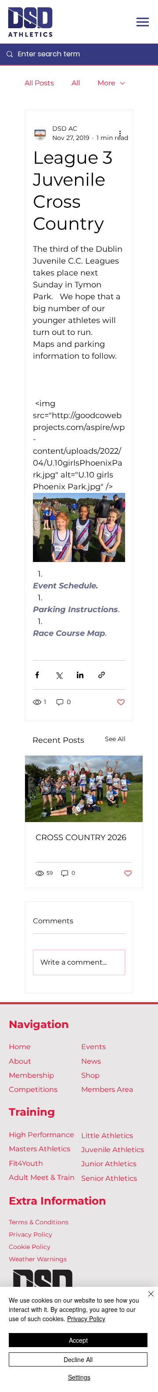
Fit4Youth (26, 1163)
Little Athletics (107, 1135)
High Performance (41, 1134)
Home (20, 1046)
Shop (90, 1075)
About (20, 1061)
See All (115, 739)
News (91, 1061)
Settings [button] (79, 1377)
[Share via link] (101, 675)
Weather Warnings (38, 1259)
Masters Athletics (39, 1148)
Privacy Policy (30, 1234)
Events (93, 1046)
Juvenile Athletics (112, 1149)
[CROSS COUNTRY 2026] (84, 789)
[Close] (145, 1299)
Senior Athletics (109, 1178)
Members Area (107, 1089)
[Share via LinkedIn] (80, 675)
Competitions (33, 1089)
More (106, 83)
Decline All (78, 1359)
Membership (31, 1075)
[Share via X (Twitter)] (58, 675)
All (76, 83)
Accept (78, 1340)
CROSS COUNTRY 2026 (81, 837)
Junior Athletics (108, 1163)
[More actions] (120, 133)
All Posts (39, 83)
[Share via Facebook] (37, 675)
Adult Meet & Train (42, 1177)
